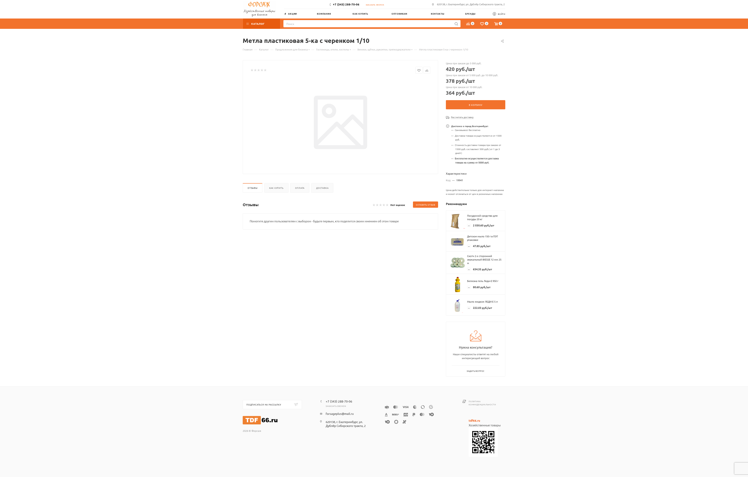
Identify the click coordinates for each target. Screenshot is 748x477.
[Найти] (456, 23)
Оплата (299, 187)
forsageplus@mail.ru (340, 413)
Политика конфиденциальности (482, 403)
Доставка (322, 187)
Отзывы (253, 187)
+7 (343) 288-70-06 (346, 4)
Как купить (276, 187)
